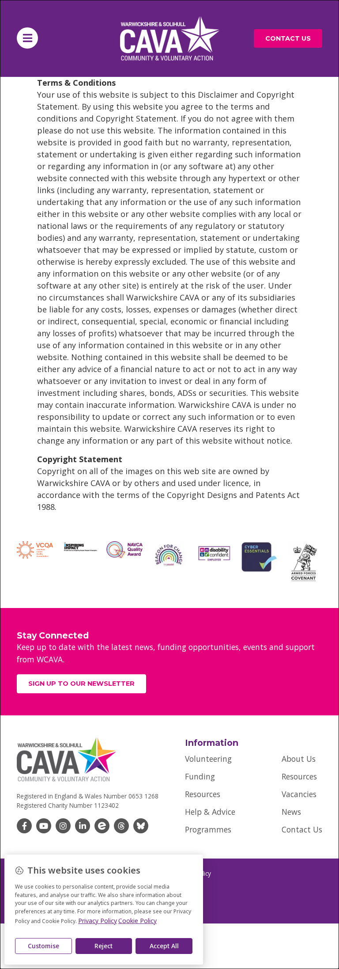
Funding (200, 776)
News (291, 811)
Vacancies (299, 794)
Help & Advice (210, 811)
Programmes (208, 829)
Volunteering (208, 758)
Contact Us (302, 829)
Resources (202, 794)
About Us (299, 758)
